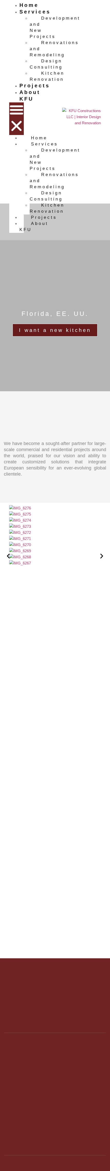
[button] (16, 118)
